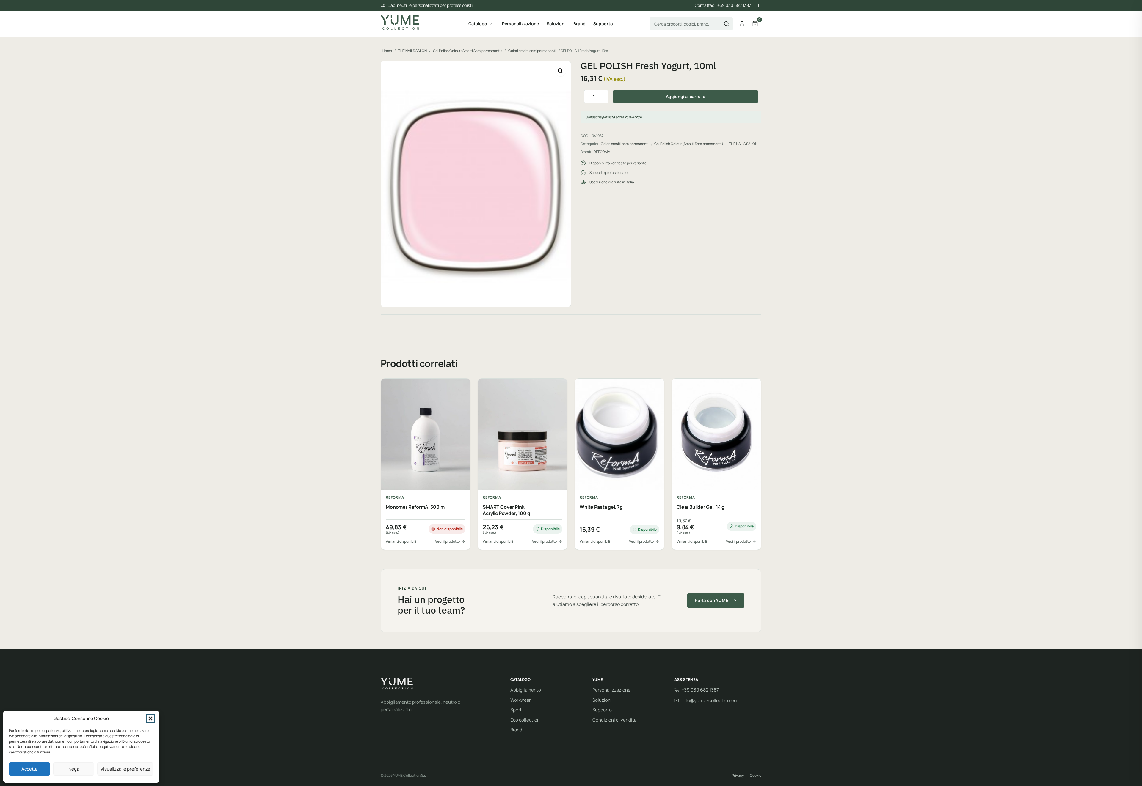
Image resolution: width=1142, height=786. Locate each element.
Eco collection (525, 720)
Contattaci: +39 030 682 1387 (723, 5)
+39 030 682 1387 (700, 689)
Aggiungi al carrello (685, 96)
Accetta (29, 769)
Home (387, 50)
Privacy (738, 775)
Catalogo (477, 23)
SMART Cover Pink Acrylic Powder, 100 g (506, 510)
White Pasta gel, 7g (601, 507)
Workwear (520, 700)
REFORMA (602, 151)
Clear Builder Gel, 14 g (700, 507)
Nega (73, 769)
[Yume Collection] (400, 22)
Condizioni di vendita (614, 720)
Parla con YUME (711, 600)
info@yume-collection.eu (709, 700)
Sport (516, 710)
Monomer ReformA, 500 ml (415, 507)
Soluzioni (556, 23)
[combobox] (691, 23)
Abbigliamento (525, 690)
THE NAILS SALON (412, 50)
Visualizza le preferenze (125, 769)
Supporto (603, 23)
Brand (579, 23)
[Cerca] (726, 24)
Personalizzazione (520, 23)
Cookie (755, 775)
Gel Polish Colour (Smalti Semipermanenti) (467, 50)
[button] (150, 719)
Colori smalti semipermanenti (532, 50)
